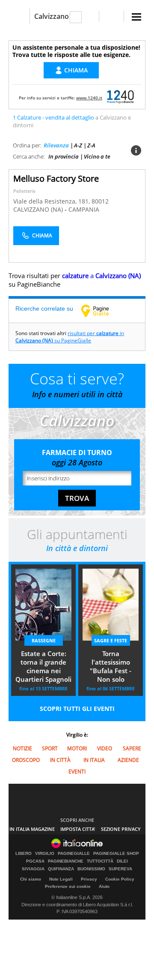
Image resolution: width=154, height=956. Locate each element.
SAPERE (132, 748)
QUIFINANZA (61, 869)
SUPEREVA (120, 869)
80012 (100, 201)
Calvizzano (51, 16)
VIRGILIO (44, 853)
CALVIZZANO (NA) (39, 209)
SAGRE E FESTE (110, 640)
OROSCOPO (26, 760)
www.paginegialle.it (101, 310)
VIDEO (104, 748)
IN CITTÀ (60, 760)
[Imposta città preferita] (19, 16)
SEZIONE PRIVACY (121, 829)
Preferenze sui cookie (68, 886)
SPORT (50, 748)
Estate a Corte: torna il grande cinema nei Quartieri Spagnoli (43, 666)
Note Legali (61, 879)
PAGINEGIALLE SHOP (116, 853)
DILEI (122, 861)
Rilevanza (56, 145)
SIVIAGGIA (33, 869)
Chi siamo (30, 879)
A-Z (78, 145)
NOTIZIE (22, 748)
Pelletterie (24, 191)
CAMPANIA (83, 209)
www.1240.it (89, 98)
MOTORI (77, 748)
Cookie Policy (119, 879)
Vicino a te (97, 156)
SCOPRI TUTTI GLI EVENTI (77, 708)
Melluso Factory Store (56, 178)
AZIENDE (128, 760)
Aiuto (104, 886)
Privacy (89, 879)
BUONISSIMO (91, 869)
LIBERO (23, 853)
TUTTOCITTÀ (100, 861)
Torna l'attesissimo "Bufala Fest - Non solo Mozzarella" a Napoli (111, 667)
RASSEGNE (44, 640)
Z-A (91, 145)
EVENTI (77, 771)
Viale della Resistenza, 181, (52, 201)
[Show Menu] (136, 17)
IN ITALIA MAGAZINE (32, 829)
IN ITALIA (94, 760)
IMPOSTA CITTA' (77, 829)
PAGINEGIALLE (74, 853)
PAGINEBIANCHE (65, 861)
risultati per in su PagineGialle (69, 337)
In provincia (63, 156)
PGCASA (35, 861)
